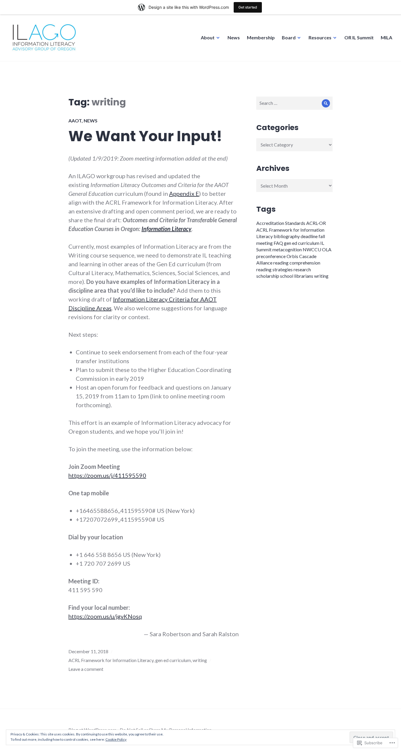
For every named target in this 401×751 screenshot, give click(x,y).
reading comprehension (296, 262)
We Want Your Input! (145, 136)
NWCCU (312, 249)
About (208, 37)
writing (200, 660)
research (302, 269)
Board (289, 37)
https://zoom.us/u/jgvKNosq (105, 616)
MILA (386, 37)
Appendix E (184, 193)
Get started (247, 7)
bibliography (287, 236)
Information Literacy (166, 228)
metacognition (287, 249)
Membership (261, 37)
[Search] (326, 103)
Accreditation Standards (280, 223)
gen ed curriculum (173, 660)
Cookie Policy (116, 739)
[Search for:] (294, 103)
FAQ (278, 243)
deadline (309, 236)
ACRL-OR (316, 223)
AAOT (75, 120)
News (234, 37)
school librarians (296, 276)
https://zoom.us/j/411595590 (107, 475)
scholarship (267, 276)
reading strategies (274, 269)
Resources (320, 37)
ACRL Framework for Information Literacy (111, 660)
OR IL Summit (359, 37)
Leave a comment (85, 669)
